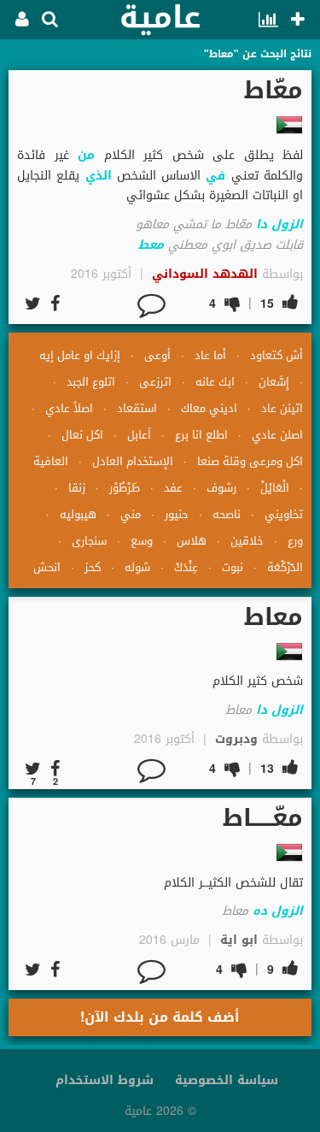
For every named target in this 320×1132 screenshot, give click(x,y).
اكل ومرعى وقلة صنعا (250, 461)
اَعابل (139, 434)
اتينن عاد (282, 408)
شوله (137, 567)
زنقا (76, 487)
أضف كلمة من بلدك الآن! (160, 1017)
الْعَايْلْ (274, 487)
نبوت (232, 567)
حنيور (177, 514)
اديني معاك (209, 408)
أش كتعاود (276, 355)
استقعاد (137, 408)
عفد (173, 487)
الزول (287, 224)
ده (260, 911)
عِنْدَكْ (186, 567)
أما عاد (210, 355)
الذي (98, 175)
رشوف (221, 487)
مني (130, 514)
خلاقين (247, 540)
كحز (92, 567)
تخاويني (284, 514)
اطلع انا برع (201, 434)
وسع (142, 540)
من (86, 155)
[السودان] (289, 125)
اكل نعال (82, 434)
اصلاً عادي (69, 408)
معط (151, 244)
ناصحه (226, 514)
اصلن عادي (277, 434)
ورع (295, 540)
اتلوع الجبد (91, 381)
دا (261, 224)
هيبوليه (78, 514)
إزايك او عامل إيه (79, 355)
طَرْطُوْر (124, 487)
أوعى (157, 355)
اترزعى (155, 381)
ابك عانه (215, 381)
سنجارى (89, 540)
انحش (47, 567)
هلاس (192, 540)
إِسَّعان (274, 381)
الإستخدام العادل (132, 461)
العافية (50, 461)
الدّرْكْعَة (285, 567)
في (215, 175)
